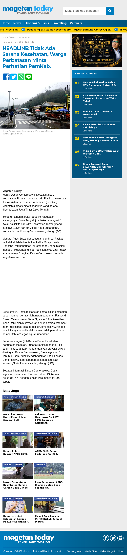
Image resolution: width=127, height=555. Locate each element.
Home (6, 23)
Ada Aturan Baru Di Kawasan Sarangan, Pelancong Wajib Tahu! (100, 98)
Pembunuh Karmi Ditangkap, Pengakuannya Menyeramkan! (101, 139)
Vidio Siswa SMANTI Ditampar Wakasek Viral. (101, 152)
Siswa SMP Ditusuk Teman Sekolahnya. (99, 126)
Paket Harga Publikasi (111, 551)
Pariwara (76, 23)
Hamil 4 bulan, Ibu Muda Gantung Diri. (97, 113)
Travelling (59, 23)
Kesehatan (15, 37)
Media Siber (91, 551)
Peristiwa (25, 37)
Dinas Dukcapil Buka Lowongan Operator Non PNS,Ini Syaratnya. (98, 167)
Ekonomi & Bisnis (36, 23)
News (17, 23)
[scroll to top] (120, 550)
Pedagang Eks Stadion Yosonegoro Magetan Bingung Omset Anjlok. (62, 30)
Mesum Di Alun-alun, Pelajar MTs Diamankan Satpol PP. (100, 83)
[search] (110, 11)
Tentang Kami (74, 551)
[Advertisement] (34, 165)
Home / (6, 37)
